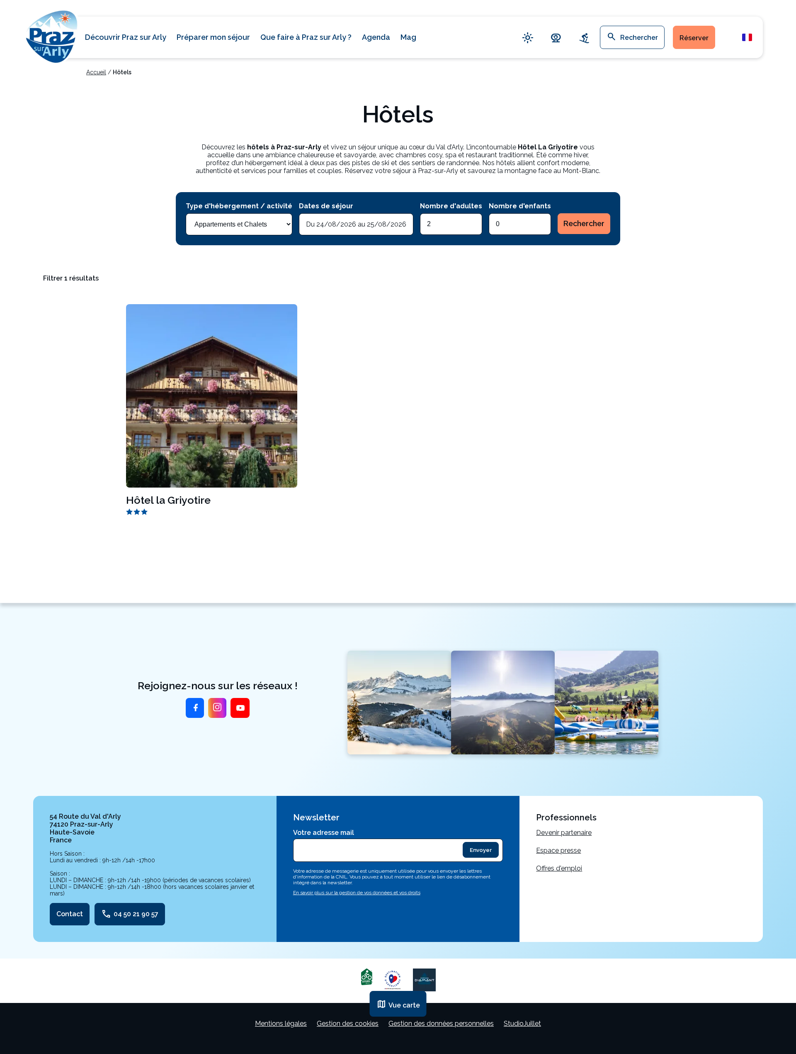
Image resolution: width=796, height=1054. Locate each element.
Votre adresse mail (323, 833)
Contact (69, 914)
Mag (408, 37)
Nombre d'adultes (451, 206)
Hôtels (122, 72)
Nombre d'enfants (520, 206)
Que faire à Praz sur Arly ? (306, 37)
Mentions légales (281, 1023)
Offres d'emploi (559, 868)
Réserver (694, 38)
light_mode (528, 37)
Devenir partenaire (564, 833)
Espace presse (558, 850)
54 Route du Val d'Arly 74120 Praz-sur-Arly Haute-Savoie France (85, 828)
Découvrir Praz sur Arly (125, 37)
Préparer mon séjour (213, 37)
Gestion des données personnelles (441, 1023)
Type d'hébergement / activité (239, 206)
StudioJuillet (522, 1023)
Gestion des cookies (348, 1023)
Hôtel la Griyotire (168, 500)
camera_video (556, 37)
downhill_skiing (584, 37)
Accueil (96, 72)
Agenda (376, 37)
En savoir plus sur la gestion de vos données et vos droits (356, 892)
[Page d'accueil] (52, 35)
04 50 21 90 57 (129, 914)
